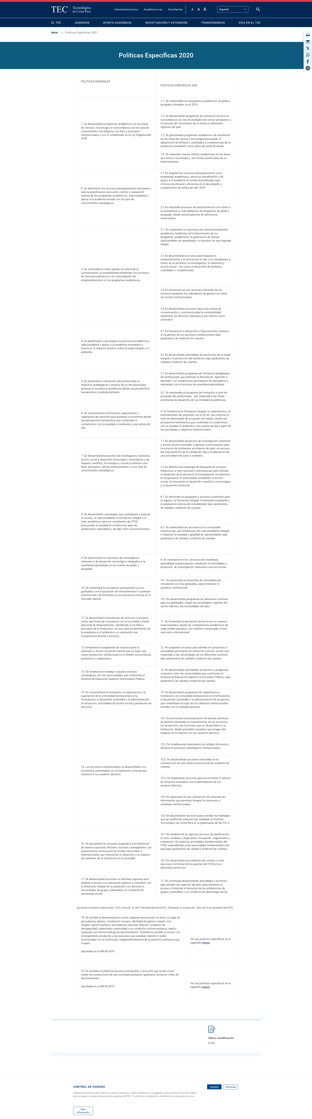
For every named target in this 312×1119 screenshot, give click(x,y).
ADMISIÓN (82, 22)
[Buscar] (258, 10)
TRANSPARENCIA (213, 22)
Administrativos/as (126, 9)
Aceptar (214, 1086)
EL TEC (56, 22)
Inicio (54, 32)
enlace (206, 942)
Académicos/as (153, 9)
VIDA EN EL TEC (250, 22)
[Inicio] (71, 9)
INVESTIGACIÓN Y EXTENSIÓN (166, 22)
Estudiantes (175, 9)
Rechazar (231, 1086)
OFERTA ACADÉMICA (117, 22)
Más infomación (83, 1111)
